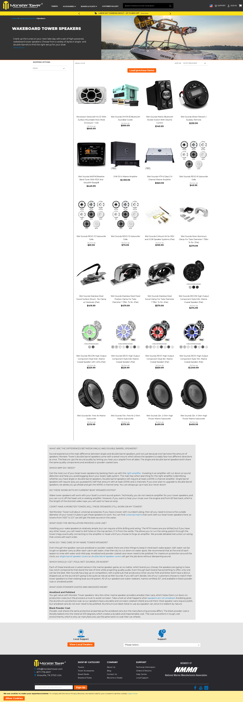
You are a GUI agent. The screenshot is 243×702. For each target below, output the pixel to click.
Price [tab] (35, 68)
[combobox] (148, 5)
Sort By (178, 63)
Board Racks (83, 674)
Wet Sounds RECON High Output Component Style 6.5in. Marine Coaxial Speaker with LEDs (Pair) (91, 359)
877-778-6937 (44, 672)
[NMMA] (186, 675)
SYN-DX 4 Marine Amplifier (125, 176)
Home (14, 18)
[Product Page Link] (91, 95)
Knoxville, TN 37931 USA (49, 675)
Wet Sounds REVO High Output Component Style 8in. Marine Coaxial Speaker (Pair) (159, 359)
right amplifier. (134, 473)
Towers (81, 667)
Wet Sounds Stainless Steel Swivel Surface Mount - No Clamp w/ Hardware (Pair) (91, 299)
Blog (109, 671)
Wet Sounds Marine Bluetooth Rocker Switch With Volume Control (159, 120)
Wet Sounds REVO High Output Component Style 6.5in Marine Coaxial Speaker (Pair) (125, 359)
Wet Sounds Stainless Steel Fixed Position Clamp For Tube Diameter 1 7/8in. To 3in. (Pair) (125, 299)
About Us (111, 667)
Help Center (141, 674)
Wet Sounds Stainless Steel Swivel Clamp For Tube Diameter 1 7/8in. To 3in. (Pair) (159, 299)
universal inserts (134, 515)
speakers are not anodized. (161, 598)
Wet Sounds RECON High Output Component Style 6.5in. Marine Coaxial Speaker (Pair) (194, 299)
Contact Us (112, 674)
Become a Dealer (115, 678)
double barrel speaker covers (106, 556)
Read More (18, 47)
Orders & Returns (143, 671)
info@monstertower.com (50, 669)
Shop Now (141, 13)
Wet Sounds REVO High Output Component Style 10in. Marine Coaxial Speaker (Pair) (193, 359)
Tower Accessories (27, 18)
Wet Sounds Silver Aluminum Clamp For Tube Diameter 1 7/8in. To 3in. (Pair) (194, 239)
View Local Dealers (80, 644)
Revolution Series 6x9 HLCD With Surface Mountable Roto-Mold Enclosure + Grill (91, 120)
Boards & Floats (85, 678)
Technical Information (145, 667)
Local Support (142, 678)
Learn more (132, 694)
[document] (122, 696)
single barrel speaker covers (74, 556)
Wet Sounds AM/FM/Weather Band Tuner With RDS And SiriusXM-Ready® (91, 179)
